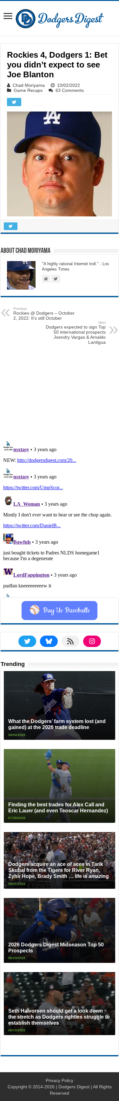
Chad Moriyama (29, 85)
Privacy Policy (59, 1080)
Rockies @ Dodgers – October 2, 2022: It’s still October (44, 314)
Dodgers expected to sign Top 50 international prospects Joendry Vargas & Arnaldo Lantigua (76, 333)
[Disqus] (59, 517)
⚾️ (59, 610)
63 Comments (70, 90)
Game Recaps (28, 90)
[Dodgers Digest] (59, 17)
